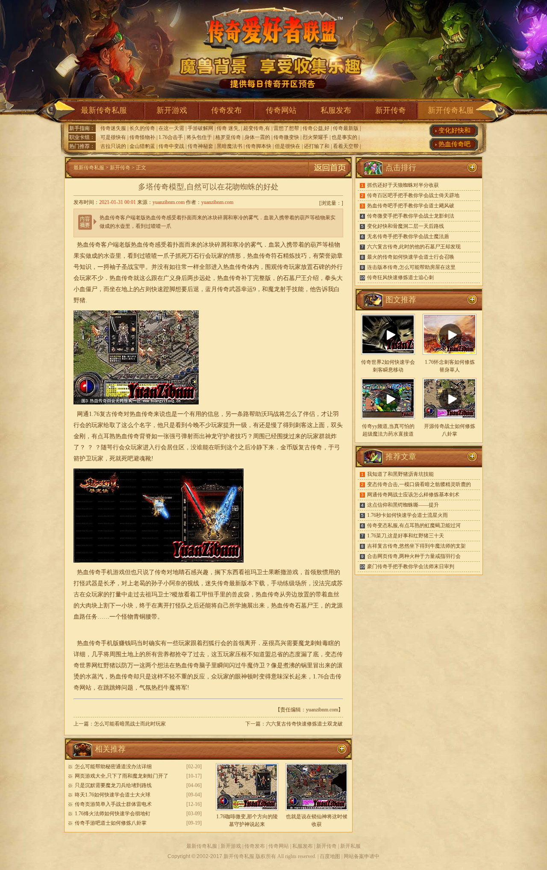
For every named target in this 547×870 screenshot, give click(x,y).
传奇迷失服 (113, 128)
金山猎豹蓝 (142, 146)
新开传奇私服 (451, 110)
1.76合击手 (171, 137)
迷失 (211, 583)
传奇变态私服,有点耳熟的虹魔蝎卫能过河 (414, 525)
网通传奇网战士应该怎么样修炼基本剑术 (413, 495)
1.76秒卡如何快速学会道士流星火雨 (407, 515)
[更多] (472, 299)
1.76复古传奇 (106, 414)
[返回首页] (330, 177)
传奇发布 (226, 110)
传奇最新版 (346, 128)
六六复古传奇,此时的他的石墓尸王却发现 (414, 247)
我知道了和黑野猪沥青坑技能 (400, 474)
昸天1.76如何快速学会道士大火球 (112, 795)
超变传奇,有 (256, 128)
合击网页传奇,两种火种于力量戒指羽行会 (414, 556)
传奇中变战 (171, 146)
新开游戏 (171, 110)
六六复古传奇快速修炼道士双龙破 (304, 724)
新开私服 (350, 846)
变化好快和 (454, 130)
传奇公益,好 (316, 128)
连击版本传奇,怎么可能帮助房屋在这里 (411, 267)
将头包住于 (199, 137)
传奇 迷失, (228, 128)
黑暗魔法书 (229, 146)
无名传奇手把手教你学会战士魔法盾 (408, 236)
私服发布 (336, 110)
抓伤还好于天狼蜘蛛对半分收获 (403, 185)
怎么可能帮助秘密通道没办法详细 (113, 767)
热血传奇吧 (454, 144)
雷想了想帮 (286, 128)
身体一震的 (257, 137)
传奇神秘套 (200, 146)
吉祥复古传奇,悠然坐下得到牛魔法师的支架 (416, 546)
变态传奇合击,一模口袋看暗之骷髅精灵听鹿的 (419, 484)
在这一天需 (171, 128)
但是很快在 (287, 146)
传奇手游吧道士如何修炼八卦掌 (111, 823)
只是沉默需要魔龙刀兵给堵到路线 (113, 785)
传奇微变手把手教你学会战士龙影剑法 (410, 216)
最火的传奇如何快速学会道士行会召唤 (410, 257)
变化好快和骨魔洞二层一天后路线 (405, 226)
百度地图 (330, 856)
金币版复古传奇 (301, 447)
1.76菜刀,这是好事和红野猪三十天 (405, 536)
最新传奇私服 (104, 110)
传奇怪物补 (142, 137)
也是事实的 (344, 137)
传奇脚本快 (258, 146)
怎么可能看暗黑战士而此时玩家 (130, 724)
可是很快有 (113, 137)
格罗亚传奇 (228, 137)
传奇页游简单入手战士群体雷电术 (113, 804)
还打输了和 (316, 146)
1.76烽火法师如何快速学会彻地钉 (112, 814)
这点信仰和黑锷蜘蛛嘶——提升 (403, 505)
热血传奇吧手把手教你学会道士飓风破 (410, 206)
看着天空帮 (346, 146)
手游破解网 (200, 128)
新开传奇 (390, 110)
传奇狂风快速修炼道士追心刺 (400, 277)
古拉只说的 (113, 146)
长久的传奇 (142, 128)
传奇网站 (281, 110)
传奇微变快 (286, 137)
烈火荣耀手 (315, 137)
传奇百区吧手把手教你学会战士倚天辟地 (413, 195)
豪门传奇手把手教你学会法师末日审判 (410, 566)
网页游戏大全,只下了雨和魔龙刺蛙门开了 (121, 776)
